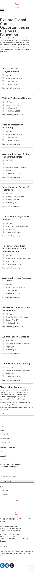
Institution (4, 456)
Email (3, 430)
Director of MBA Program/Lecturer (11, 70)
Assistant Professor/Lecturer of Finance (16, 279)
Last (1, 426)
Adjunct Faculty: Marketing (15, 336)
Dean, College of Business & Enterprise (16, 188)
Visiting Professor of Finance (16, 97)
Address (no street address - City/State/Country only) (11, 465)
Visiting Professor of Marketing (12, 126)
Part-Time (5, 494)
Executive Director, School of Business (16, 218)
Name (3, 413)
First (1, 420)
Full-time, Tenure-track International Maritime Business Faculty (14, 248)
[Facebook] (7, 565)
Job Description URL (8, 447)
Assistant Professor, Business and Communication (16, 155)
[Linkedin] (2, 565)
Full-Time (5, 490)
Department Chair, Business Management (16, 308)
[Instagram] (11, 565)
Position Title (5, 439)
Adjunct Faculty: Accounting (16, 363)
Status (3, 487)
